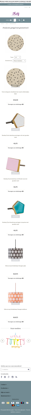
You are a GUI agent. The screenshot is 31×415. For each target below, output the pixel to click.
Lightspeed (22, 409)
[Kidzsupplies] (15, 13)
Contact (26, 7)
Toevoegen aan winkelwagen (15, 104)
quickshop (15, 86)
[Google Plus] (9, 377)
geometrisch (13, 23)
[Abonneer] (15, 369)
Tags (7, 23)
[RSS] (16, 377)
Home (2, 23)
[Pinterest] (5, 377)
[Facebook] (1, 377)
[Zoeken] (19, 20)
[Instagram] (13, 377)
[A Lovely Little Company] (15, 340)
